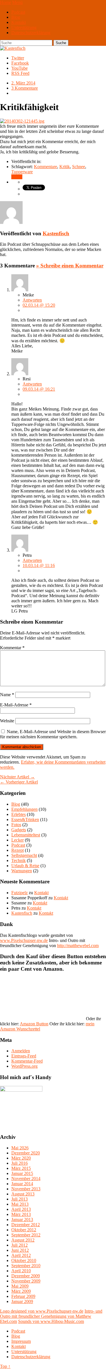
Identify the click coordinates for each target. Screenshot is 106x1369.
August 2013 (22, 1193)
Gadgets (18, 829)
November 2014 (25, 1178)
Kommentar (12, 647)
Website (7, 720)
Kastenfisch (56, 233)
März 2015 (21, 1168)
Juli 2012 (19, 1245)
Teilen (16, 176)
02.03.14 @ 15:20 (39, 305)
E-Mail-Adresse (16, 704)
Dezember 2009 (25, 1275)
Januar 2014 (22, 1183)
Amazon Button (34, 1023)
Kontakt (18, 22)
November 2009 (25, 1281)
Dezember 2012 (25, 1224)
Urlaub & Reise (25, 865)
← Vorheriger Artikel (19, 782)
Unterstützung (23, 27)
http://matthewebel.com (78, 945)
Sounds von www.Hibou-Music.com (51, 1321)
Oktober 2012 (23, 1229)
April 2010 (21, 1270)
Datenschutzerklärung (30, 32)
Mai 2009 (20, 1286)
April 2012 (21, 1255)
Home (5, 2)
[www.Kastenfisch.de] (21, 1090)
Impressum (21, 1341)
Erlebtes (18, 814)
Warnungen (21, 870)
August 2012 (22, 1240)
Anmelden (20, 1050)
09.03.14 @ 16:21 (39, 389)
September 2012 (25, 1234)
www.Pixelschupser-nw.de (24, 940)
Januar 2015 (22, 1173)
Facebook (20, 63)
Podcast (18, 12)
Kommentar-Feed (27, 1061)
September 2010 (25, 1265)
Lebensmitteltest (25, 834)
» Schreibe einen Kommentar (69, 266)
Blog (15, 17)
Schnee (78, 166)
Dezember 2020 (25, 1153)
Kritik (64, 166)
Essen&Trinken (25, 819)
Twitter (17, 57)
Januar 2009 (22, 1301)
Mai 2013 (20, 1204)
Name (7, 694)
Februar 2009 (23, 1296)
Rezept (17, 850)
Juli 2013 (19, 1199)
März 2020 (21, 1158)
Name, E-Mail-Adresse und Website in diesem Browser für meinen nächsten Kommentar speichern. (53, 734)
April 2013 (21, 1209)
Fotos (16, 824)
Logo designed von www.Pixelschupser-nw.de (41, 1311)
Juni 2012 (20, 1250)
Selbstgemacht (24, 855)
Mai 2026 (20, 1147)
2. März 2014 (23, 83)
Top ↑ (5, 1366)
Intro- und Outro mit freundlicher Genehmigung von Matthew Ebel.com (51, 1316)
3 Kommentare (24, 88)
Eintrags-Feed (23, 1055)
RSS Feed (20, 73)
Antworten (32, 300)
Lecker (17, 840)
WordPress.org (24, 1066)
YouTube (19, 68)
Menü (17, 2)
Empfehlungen (24, 809)
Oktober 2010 (23, 1260)
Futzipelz (19, 892)
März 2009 (21, 1291)
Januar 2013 (22, 1219)
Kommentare (45, 166)
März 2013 (21, 1214)
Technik (18, 860)
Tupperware (22, 171)
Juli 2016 (19, 1163)
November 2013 (25, 1188)
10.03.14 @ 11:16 (39, 565)
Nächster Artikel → (17, 776)
